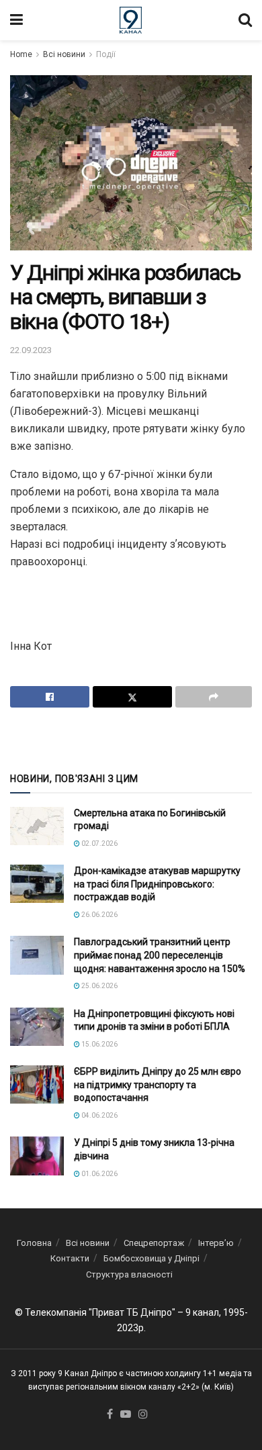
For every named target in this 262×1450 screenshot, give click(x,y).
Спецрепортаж (154, 1243)
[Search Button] (245, 20)
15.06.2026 (99, 1044)
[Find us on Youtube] (125, 1414)
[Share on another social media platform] (213, 697)
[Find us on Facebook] (110, 1414)
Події (106, 54)
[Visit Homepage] (131, 20)
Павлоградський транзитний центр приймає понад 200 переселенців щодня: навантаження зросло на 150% (159, 954)
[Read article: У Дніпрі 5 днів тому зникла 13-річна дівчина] (37, 1156)
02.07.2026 (99, 843)
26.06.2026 (99, 914)
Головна (34, 1243)
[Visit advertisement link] (131, 738)
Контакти (69, 1258)
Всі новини (64, 54)
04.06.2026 (99, 1115)
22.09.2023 (31, 350)
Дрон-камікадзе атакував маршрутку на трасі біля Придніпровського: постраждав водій (157, 883)
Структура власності (129, 1274)
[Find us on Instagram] (143, 1414)
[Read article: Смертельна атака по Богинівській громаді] (37, 826)
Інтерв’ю (216, 1243)
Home (21, 54)
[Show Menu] (16, 20)
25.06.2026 (99, 985)
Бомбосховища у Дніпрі (151, 1258)
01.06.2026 (99, 1173)
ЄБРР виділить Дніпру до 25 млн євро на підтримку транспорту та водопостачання (157, 1084)
